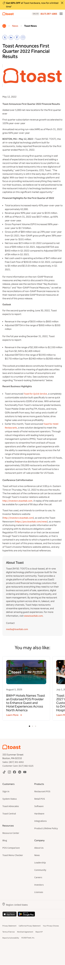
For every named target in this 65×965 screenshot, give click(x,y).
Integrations (40, 820)
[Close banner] (62, 3)
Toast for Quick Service (35, 393)
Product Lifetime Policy (46, 828)
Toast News (30, 25)
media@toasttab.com (17, 629)
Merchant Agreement (25, 932)
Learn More (12, 715)
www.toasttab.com (33, 615)
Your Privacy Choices (51, 926)
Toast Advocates (10, 806)
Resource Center (10, 832)
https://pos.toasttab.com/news (31, 521)
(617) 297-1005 (45, 13)
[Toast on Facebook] (14, 772)
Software (39, 806)
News (15, 25)
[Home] (4, 26)
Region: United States (17, 904)
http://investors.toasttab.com (17, 500)
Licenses (38, 892)
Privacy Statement (9, 926)
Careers (38, 877)
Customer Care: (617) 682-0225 (17, 765)
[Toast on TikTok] (4, 772)
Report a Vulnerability (10, 938)
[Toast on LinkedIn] (19, 772)
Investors (39, 884)
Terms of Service (8, 932)
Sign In (5, 791)
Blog (4, 840)
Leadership (40, 862)
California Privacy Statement (30, 926)
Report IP (39, 932)
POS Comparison (11, 847)
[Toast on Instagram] (9, 772)
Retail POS (39, 798)
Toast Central (9, 813)
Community (40, 869)
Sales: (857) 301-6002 (13, 761)
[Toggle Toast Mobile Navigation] (61, 13)
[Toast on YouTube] (25, 772)
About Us (39, 847)
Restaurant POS (42, 791)
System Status (9, 798)
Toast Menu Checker (12, 855)
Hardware (39, 813)
